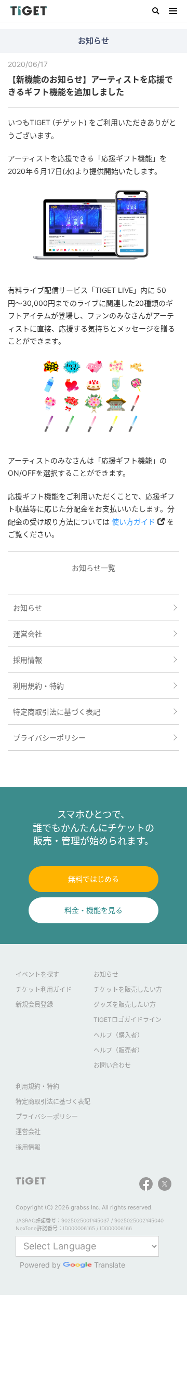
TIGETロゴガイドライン (128, 1020)
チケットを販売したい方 (128, 989)
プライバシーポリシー (49, 737)
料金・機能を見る (93, 910)
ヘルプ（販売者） (118, 1050)
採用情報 (27, 659)
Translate (104, 1264)
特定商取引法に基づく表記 (56, 711)
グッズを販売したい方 (125, 1004)
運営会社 (27, 633)
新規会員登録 (34, 1004)
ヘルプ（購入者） (118, 1035)
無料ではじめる (93, 878)
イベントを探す (37, 974)
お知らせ (27, 607)
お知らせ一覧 (93, 567)
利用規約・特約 (38, 685)
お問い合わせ (112, 1065)
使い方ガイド (133, 521)
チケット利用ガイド (44, 989)
